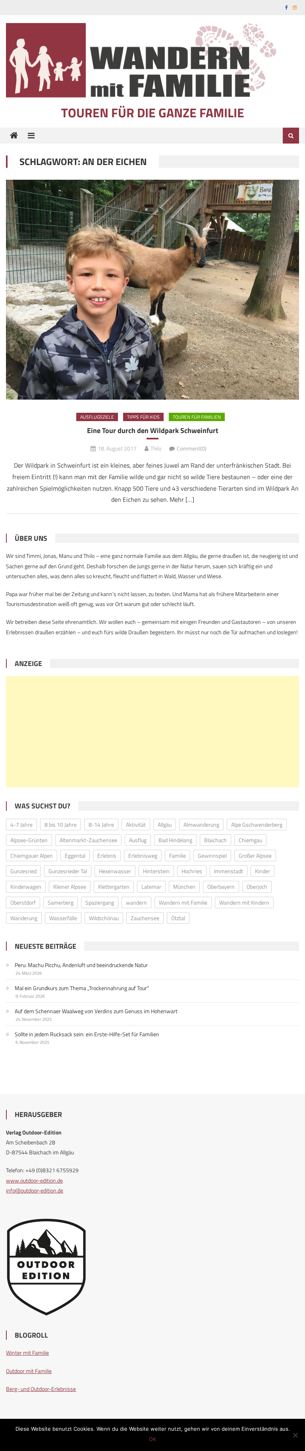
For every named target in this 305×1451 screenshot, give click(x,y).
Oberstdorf (23, 902)
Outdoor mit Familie (29, 1371)
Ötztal (178, 918)
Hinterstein (156, 871)
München (184, 886)
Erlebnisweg (142, 855)
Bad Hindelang (175, 840)
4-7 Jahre (21, 824)
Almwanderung (201, 824)
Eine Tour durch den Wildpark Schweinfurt (152, 430)
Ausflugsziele (97, 417)
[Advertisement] (152, 731)
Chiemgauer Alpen (31, 855)
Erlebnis (106, 855)
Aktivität (136, 824)
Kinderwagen (25, 886)
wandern (136, 902)
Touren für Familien (197, 417)
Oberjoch (257, 886)
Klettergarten (113, 886)
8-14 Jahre (101, 824)
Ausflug (138, 840)
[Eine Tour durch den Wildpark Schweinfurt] (152, 290)
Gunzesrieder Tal (67, 871)
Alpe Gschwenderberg (256, 824)
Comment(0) (192, 448)
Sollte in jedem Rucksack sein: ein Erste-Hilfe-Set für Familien (87, 1034)
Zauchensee (145, 918)
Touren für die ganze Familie (152, 112)
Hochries (191, 871)
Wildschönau (104, 918)
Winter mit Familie (27, 1352)
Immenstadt (228, 871)
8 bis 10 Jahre (60, 824)
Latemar (151, 886)
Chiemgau (250, 840)
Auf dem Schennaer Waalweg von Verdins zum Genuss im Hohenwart (96, 1011)
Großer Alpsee (255, 855)
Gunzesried (23, 871)
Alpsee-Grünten (29, 840)
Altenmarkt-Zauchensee (88, 840)
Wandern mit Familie (183, 902)
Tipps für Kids (143, 417)
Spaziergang (99, 902)
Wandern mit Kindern (244, 902)
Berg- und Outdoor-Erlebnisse (41, 1389)
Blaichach (215, 840)
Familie (177, 855)
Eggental (75, 855)
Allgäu (165, 824)
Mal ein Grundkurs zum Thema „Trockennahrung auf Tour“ (82, 988)
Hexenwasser (115, 871)
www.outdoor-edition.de (34, 1180)
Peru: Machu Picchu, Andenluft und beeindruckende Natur (81, 965)
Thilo (156, 448)
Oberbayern (221, 886)
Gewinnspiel (212, 855)
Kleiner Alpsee (69, 886)
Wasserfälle (63, 918)
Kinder (262, 871)
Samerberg (60, 902)
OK (152, 1439)
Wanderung (23, 918)
